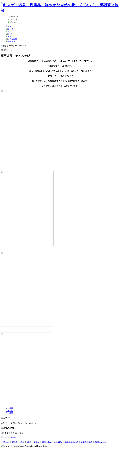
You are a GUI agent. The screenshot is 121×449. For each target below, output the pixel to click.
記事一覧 (9, 411)
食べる (14, 442)
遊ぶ (29, 442)
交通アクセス (86, 442)
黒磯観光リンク (71, 442)
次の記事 (9, 413)
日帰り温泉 (47, 442)
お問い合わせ (100, 442)
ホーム (6, 442)
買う (22, 442)
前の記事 (9, 408)
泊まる (36, 442)
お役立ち (58, 442)
